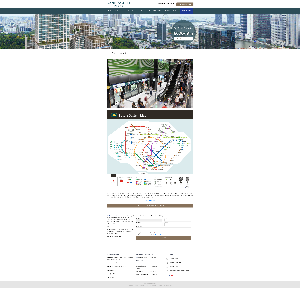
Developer (154, 266)
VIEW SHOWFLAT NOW (184, 4)
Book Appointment (142, 274)
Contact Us (154, 274)
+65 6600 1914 (168, 285)
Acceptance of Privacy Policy (145, 232)
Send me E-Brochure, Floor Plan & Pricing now (152, 215)
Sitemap (146, 283)
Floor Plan (140, 271)
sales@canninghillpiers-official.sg (179, 270)
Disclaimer (153, 283)
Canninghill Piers (143, 285)
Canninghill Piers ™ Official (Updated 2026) (142, 266)
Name (166, 218)
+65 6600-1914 (174, 266)
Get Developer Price (185, 38)
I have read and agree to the (151, 234)
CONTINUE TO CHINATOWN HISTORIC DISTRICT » (150, 205)
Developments (157, 10)
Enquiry (139, 218)
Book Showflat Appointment (186, 11)
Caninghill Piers (150, 200)
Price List (140, 11)
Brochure (125, 10)
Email (166, 222)
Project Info (117, 11)
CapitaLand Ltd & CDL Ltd (156, 285)
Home (109, 10)
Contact (175, 10)
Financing (167, 10)
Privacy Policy (159, 234)
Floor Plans (133, 11)
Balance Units (147, 11)
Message (139, 226)
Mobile (139, 222)
